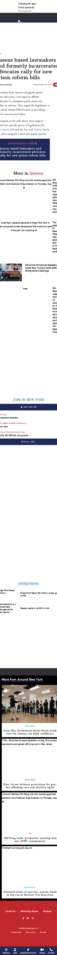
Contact (51, 953)
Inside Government (28, 953)
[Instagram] (33, 918)
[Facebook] (24, 918)
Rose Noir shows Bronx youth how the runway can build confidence (30, 732)
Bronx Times (30, 726)
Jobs (15, 953)
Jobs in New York (28, 400)
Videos (42, 953)
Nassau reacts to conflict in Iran (34, 608)
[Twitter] (28, 918)
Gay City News (30, 780)
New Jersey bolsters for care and (30, 786)
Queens (37, 173)
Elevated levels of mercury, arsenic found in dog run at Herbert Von (30, 893)
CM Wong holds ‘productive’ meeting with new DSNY (30, 839)
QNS (30, 833)
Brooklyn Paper (30, 887)
